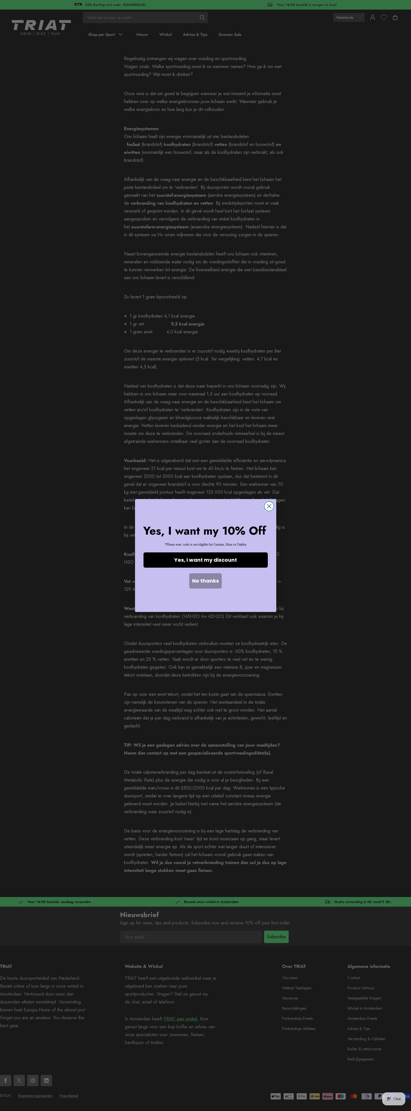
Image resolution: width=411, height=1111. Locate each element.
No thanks (205, 580)
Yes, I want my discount (205, 559)
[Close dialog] (269, 506)
